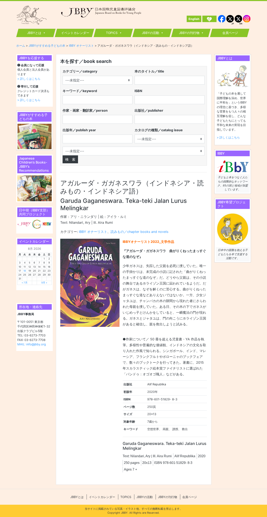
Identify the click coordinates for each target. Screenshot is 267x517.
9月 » (44, 282)
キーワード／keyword (80, 91)
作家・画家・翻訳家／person (85, 110)
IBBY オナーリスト (93, 232)
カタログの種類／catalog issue (159, 130)
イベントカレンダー (75, 33)
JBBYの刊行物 (189, 33)
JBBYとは (34, 33)
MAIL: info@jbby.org (31, 344)
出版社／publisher (149, 110)
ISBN (138, 91)
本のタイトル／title (149, 71)
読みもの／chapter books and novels (139, 232)
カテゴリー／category (80, 71)
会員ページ (230, 33)
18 (24, 270)
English (194, 19)
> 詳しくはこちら (28, 78)
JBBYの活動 (150, 33)
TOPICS (112, 33)
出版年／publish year (79, 130)
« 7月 (25, 282)
